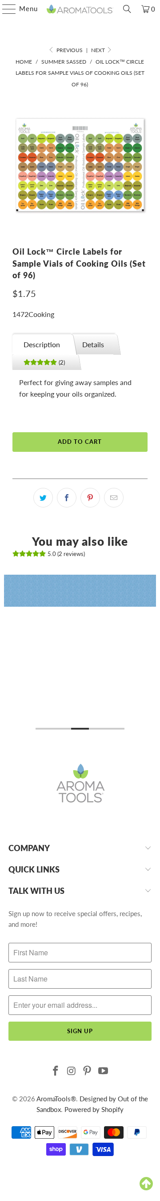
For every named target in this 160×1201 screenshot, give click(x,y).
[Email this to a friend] (114, 497)
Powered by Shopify (94, 1109)
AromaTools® (56, 1099)
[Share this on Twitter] (43, 497)
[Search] (127, 9)
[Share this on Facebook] (66, 497)
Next (98, 50)
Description (42, 344)
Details (93, 344)
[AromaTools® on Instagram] (71, 1071)
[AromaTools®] (80, 9)
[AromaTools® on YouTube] (103, 1071)
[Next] (152, 654)
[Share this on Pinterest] (90, 497)
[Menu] (4, 9)
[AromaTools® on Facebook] (56, 1071)
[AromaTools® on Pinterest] (87, 1071)
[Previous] (7, 654)
